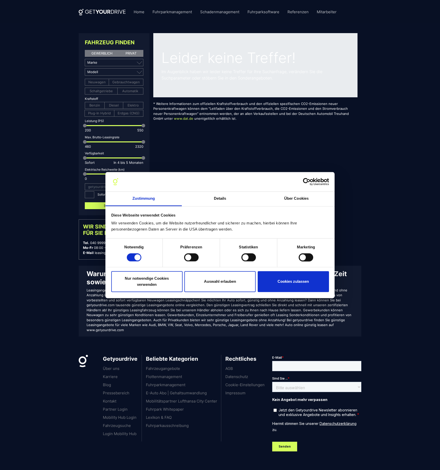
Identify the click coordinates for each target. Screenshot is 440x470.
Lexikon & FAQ (159, 417)
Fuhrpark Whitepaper (165, 409)
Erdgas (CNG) (129, 113)
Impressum (235, 393)
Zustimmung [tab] (143, 198)
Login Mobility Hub (119, 433)
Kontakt (109, 401)
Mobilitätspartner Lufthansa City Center (181, 401)
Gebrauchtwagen (126, 82)
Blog (107, 384)
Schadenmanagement (219, 11)
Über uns (111, 368)
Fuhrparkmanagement (172, 11)
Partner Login (115, 409)
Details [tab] (220, 198)
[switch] (191, 257)
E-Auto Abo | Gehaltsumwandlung (176, 393)
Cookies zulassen (293, 281)
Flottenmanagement (164, 376)
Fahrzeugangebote (163, 368)
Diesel (114, 105)
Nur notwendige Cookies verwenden (147, 281)
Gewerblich (102, 53)
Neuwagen (97, 82)
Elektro (133, 105)
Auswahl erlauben (220, 281)
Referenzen (298, 11)
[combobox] (111, 62)
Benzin (94, 105)
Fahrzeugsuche (117, 425)
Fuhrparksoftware (263, 11)
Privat (131, 53)
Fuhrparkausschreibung (167, 425)
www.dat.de (183, 118)
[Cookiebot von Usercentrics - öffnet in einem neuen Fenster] (306, 181)
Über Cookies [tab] (296, 198)
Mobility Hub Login (119, 417)
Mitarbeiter (327, 11)
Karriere (110, 376)
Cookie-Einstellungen (245, 384)
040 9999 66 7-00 (104, 243)
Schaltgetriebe (101, 91)
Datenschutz (236, 376)
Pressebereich (116, 393)
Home (139, 11)
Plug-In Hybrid (99, 113)
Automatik (130, 91)
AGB (229, 368)
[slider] (85, 125)
